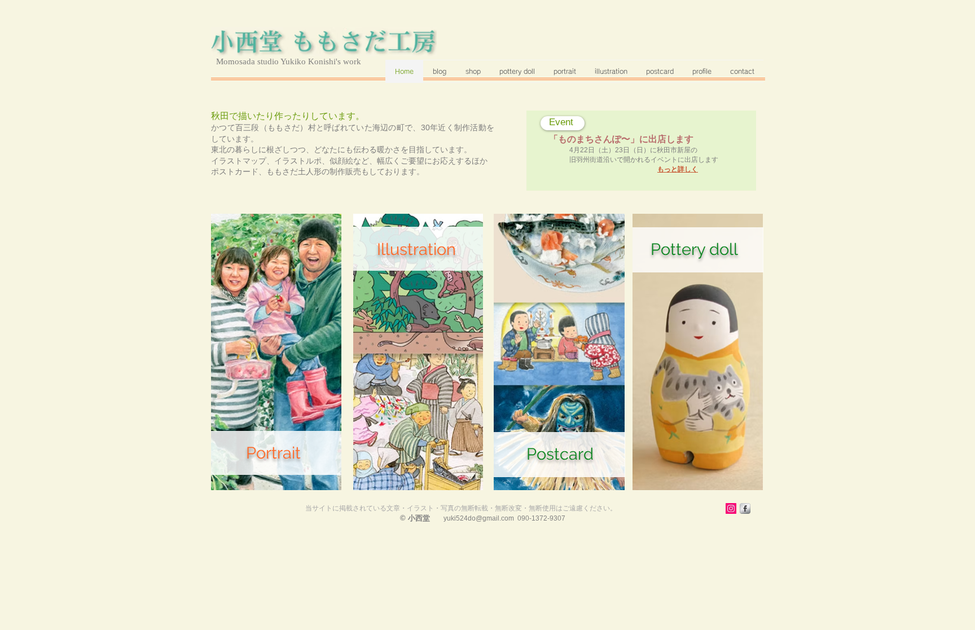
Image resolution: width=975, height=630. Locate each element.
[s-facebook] (745, 508)
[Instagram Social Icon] (731, 508)
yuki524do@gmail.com (478, 518)
